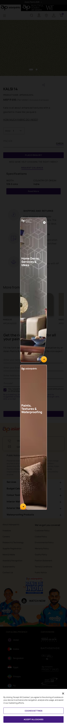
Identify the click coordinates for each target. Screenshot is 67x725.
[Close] (44, 222)
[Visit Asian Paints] (23, 507)
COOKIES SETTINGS (33, 710)
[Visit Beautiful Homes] (44, 359)
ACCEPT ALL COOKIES (33, 719)
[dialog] (33, 362)
